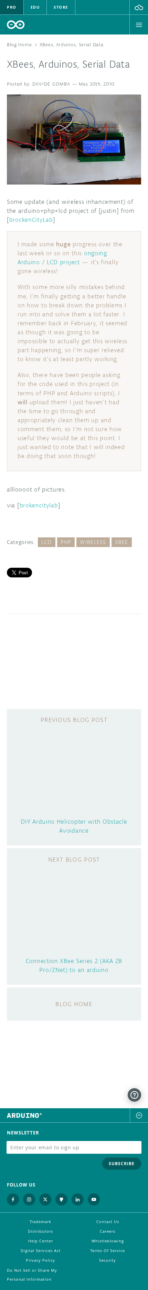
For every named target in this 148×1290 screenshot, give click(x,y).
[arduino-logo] (16, 24)
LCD (46, 542)
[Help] (134, 1095)
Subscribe (122, 1164)
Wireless (93, 542)
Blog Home (19, 45)
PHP (66, 542)
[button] (139, 7)
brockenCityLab (31, 220)
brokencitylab (39, 505)
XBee (121, 542)
